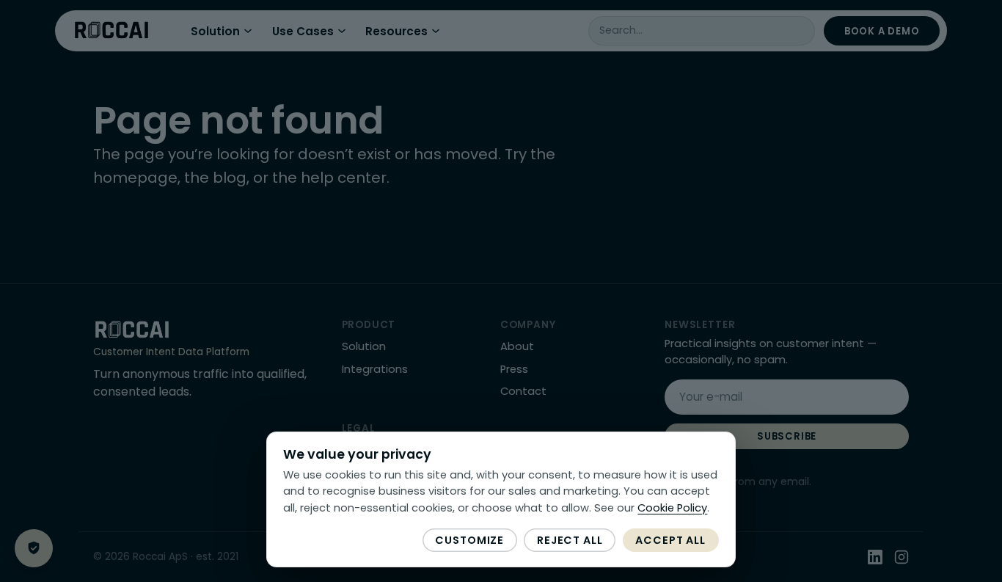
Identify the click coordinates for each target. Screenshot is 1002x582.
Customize (469, 540)
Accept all (670, 540)
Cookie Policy (672, 508)
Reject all (570, 540)
